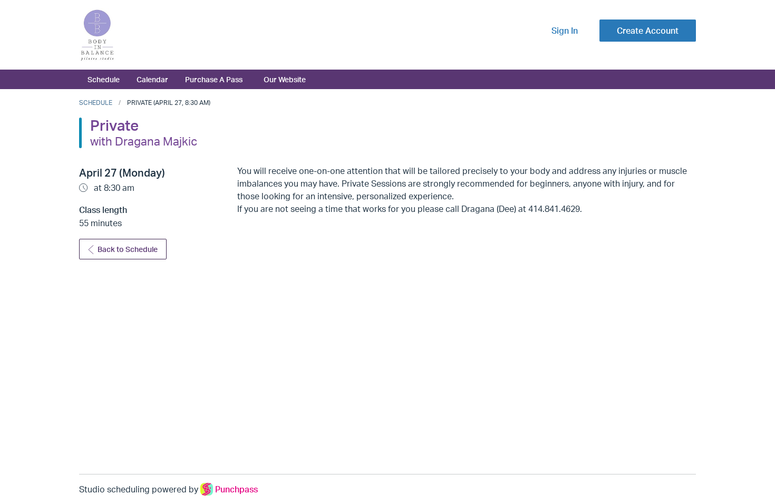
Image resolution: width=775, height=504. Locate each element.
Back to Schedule (128, 249)
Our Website (285, 79)
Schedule (104, 79)
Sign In (564, 30)
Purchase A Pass (214, 79)
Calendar (152, 79)
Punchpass (236, 489)
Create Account (648, 30)
